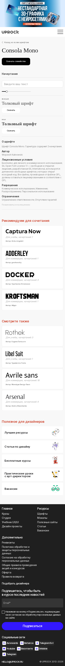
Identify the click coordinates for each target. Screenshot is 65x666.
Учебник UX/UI (10, 522)
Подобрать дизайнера (15, 583)
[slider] (7, 91)
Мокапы (42, 517)
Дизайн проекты (12, 526)
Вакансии (43, 530)
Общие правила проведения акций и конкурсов (19, 566)
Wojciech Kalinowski (12, 154)
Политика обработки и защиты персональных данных (15, 550)
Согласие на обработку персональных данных (16, 559)
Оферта (6, 572)
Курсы (5, 513)
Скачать (11, 110)
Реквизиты (8, 542)
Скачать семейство (16, 61)
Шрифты (42, 513)
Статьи (41, 526)
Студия (6, 517)
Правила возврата (13, 576)
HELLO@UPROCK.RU (12, 661)
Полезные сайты (47, 522)
